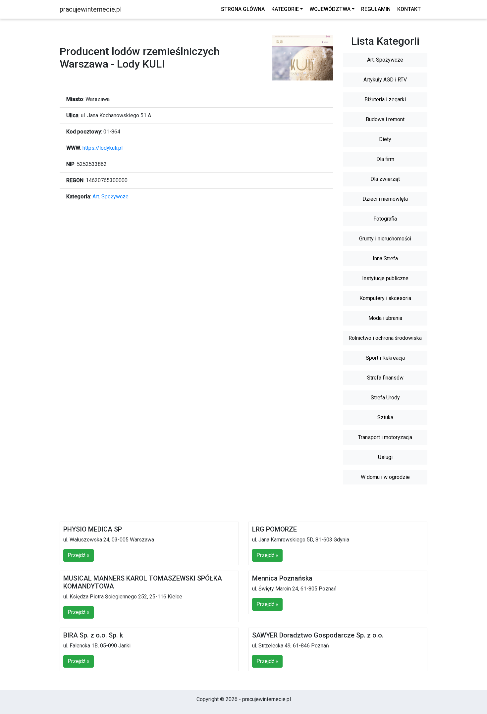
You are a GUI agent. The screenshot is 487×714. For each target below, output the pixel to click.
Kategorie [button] (285, 9)
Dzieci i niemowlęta (385, 199)
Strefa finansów (385, 378)
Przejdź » (78, 555)
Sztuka (385, 417)
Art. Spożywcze (110, 196)
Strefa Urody (385, 397)
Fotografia (385, 219)
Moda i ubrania (385, 318)
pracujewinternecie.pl (91, 9)
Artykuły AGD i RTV (385, 79)
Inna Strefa (385, 258)
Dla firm (385, 159)
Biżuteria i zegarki (385, 99)
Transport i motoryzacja (385, 437)
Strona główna (243, 9)
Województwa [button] (330, 9)
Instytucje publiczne (385, 278)
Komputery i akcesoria (385, 298)
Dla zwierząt (385, 179)
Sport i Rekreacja (385, 358)
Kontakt (409, 9)
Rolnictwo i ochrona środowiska (385, 338)
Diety (385, 139)
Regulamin (376, 9)
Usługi (385, 457)
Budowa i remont (385, 119)
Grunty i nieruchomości (385, 238)
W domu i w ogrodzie (385, 477)
